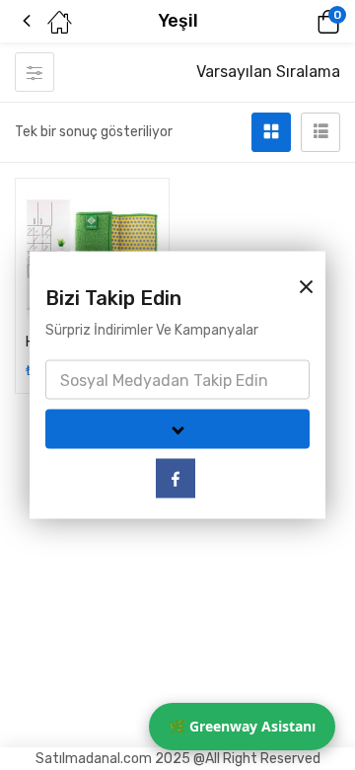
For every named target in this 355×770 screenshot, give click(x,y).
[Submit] (177, 429)
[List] (320, 132)
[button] (300, 22)
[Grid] (271, 132)
